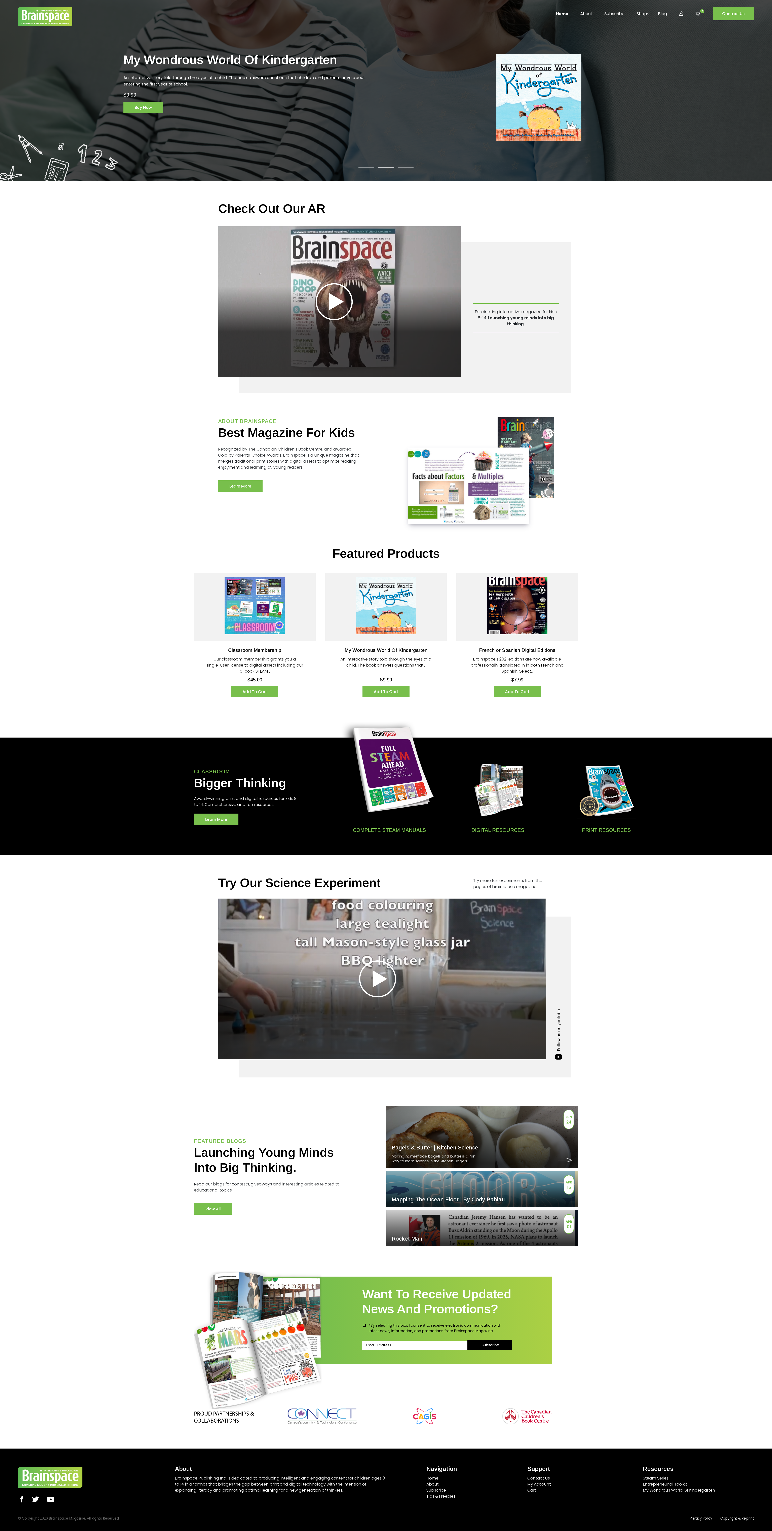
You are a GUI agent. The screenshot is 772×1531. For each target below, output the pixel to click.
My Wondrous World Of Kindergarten (679, 1490)
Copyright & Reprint (737, 1518)
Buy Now (143, 101)
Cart (531, 1490)
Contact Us (733, 13)
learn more (216, 819)
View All (213, 1209)
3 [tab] (406, 167)
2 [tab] (386, 167)
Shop (641, 13)
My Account (539, 1484)
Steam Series (655, 1478)
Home (562, 13)
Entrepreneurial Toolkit (665, 1484)
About (586, 13)
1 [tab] (366, 167)
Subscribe (614, 13)
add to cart (254, 692)
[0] (698, 13)
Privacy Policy (701, 1518)
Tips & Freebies (440, 1496)
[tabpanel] (386, 97)
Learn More (240, 486)
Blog (662, 13)
